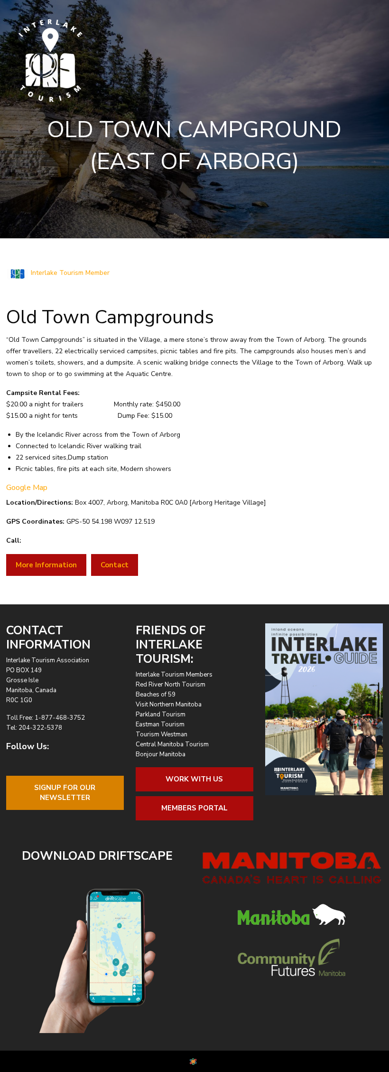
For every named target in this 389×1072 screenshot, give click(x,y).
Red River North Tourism (170, 684)
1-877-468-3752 (60, 718)
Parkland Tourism (160, 714)
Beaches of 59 (156, 694)
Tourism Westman (161, 734)
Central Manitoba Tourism (172, 744)
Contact (115, 565)
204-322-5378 (40, 728)
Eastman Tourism (160, 724)
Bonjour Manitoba (160, 754)
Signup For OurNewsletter (64, 792)
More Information (46, 565)
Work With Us (194, 779)
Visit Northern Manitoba (169, 704)
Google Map (26, 487)
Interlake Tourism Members (174, 674)
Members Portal (194, 808)
